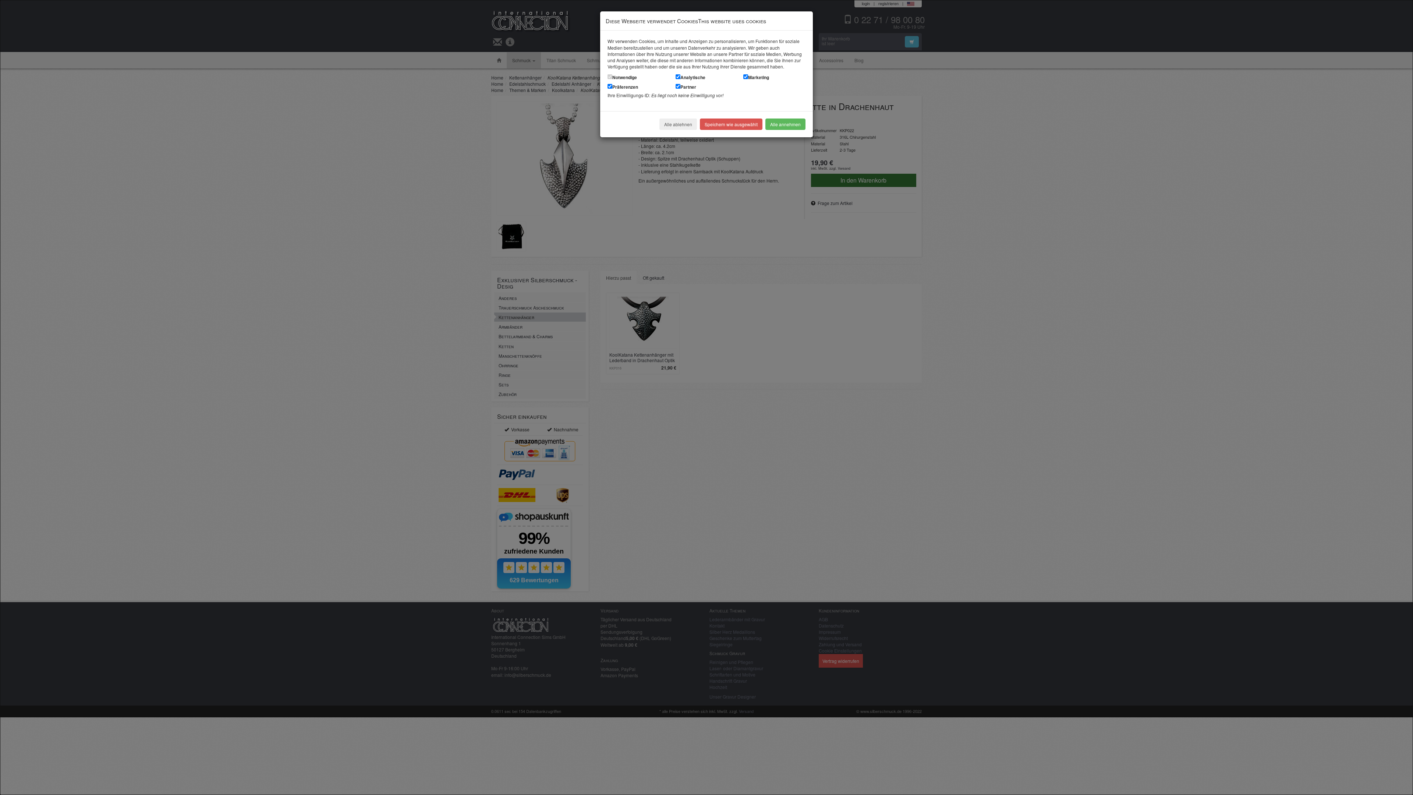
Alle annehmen (785, 124)
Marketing (758, 77)
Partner (688, 87)
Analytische (692, 77)
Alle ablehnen (678, 124)
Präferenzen (625, 87)
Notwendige (624, 77)
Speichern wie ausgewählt (731, 124)
